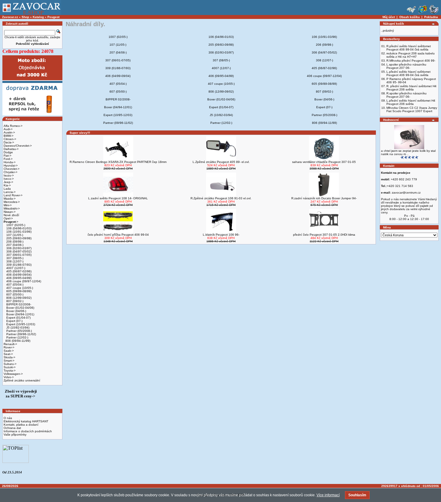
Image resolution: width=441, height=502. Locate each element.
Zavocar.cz (10, 17)
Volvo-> (9, 377)
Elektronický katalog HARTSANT (26, 421)
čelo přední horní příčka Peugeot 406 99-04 (118, 234)
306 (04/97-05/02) (18, 251)
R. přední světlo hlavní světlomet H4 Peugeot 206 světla (411, 87)
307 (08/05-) (14, 258)
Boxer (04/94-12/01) (19, 314)
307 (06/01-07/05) (18, 254)
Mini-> (8, 205)
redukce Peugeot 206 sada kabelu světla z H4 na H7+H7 (410, 55)
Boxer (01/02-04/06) (19, 307)
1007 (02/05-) (15, 225)
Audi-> (8, 129)
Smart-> (9, 360)
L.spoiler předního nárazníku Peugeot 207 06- (406, 66)
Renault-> (10, 344)
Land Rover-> (13, 195)
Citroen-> (10, 139)
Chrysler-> (10, 172)
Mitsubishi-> (12, 208)
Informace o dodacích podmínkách (28, 431)
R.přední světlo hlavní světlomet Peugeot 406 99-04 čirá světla (408, 47)
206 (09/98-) (14, 241)
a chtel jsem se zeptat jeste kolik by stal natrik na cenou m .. (408, 152)
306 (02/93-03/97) (18, 248)
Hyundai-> (11, 165)
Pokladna (431, 17)
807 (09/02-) (14, 301)
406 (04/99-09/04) (18, 274)
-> (11, 221)
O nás (8, 418)
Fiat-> (7, 155)
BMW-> (9, 135)
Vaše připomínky (15, 434)
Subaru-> (10, 364)
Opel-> (8, 218)
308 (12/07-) (14, 261)
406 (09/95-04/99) (18, 278)
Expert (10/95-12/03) (20, 324)
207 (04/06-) (14, 244)
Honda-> (10, 162)
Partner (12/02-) (16, 337)
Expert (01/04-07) (18, 317)
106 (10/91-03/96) (18, 231)
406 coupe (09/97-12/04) (23, 281)
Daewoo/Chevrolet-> (18, 145)
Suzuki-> (10, 367)
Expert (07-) (13, 321)
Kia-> (7, 185)
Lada (7, 188)
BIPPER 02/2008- (18, 304)
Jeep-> (8, 182)
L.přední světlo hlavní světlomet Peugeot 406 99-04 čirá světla (408, 73)
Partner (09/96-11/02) (20, 334)
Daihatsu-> (11, 149)
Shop (25, 17)
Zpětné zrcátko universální (22, 380)
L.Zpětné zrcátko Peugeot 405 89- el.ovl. (221, 162)
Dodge (8, 152)
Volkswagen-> (13, 373)
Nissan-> (10, 211)
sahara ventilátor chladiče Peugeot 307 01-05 (324, 162)
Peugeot (53, 17)
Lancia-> (10, 192)
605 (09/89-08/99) (18, 291)
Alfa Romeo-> (13, 125)
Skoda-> (9, 357)
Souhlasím (357, 495)
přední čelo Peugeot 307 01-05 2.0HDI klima (324, 234)
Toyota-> (10, 370)
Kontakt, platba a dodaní (21, 424)
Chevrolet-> (12, 168)
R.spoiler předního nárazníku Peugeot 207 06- (406, 95)
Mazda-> (10, 198)
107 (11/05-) (14, 235)
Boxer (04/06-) (15, 311)
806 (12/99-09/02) (18, 297)
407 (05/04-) (14, 284)
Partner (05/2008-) (18, 330)
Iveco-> (9, 178)
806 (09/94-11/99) (17, 340)
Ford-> (8, 159)
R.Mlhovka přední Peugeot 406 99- (410, 60)
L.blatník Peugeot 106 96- (221, 234)
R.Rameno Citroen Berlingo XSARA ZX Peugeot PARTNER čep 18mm (118, 162)
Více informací (328, 495)
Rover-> (9, 347)
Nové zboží (11, 215)
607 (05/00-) (14, 294)
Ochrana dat (12, 428)
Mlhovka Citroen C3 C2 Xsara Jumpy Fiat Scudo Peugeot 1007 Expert (411, 109)
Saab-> (9, 350)
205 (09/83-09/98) (18, 238)
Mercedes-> (12, 202)
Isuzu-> (9, 175)
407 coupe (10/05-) (19, 287)
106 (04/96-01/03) (18, 228)
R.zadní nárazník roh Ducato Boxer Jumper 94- (324, 198)
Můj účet (388, 17)
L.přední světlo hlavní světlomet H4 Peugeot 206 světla (410, 102)
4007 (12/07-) (15, 268)
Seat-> (8, 354)
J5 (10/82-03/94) (17, 327)
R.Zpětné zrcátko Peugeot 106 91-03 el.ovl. (220, 198)
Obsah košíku (409, 17)
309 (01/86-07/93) (18, 264)
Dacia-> (9, 142)
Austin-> (9, 132)
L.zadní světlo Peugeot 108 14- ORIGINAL (118, 198)
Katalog (38, 17)
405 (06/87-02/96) (18, 271)
